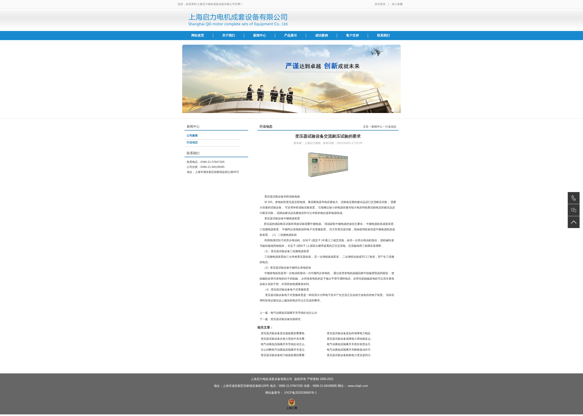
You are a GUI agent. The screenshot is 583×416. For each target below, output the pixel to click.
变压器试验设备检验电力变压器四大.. (349, 355)
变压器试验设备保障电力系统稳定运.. (349, 338)
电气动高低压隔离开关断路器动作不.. (349, 349)
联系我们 (383, 35)
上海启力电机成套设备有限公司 (271, 379)
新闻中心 (259, 35)
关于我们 (228, 35)
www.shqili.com (358, 386)
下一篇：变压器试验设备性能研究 (280, 319)
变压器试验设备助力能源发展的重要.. (283, 355)
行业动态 (192, 142)
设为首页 (380, 4)
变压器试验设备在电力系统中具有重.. (283, 338)
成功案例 (321, 35)
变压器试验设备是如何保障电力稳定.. (349, 333)
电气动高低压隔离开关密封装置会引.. (349, 344)
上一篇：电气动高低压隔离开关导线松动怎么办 (288, 312)
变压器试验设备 (274, 196)
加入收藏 (397, 4)
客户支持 (352, 35)
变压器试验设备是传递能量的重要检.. (283, 333)
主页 (365, 126)
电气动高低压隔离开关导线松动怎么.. (283, 344)
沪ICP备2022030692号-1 (300, 392)
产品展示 (290, 35)
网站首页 (197, 35)
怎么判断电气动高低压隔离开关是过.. (283, 349)
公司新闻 (192, 135)
